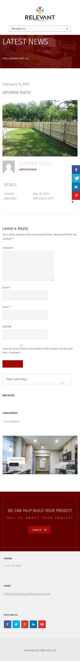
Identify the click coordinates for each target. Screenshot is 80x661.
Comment (7, 248)
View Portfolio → (14, 464)
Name (6, 288)
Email (6, 307)
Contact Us (36, 529)
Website (6, 327)
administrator (28, 169)
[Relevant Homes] (40, 12)
